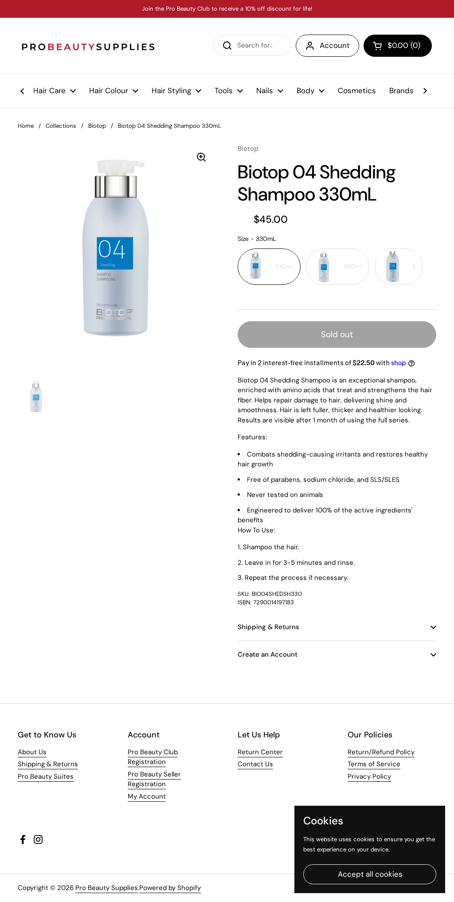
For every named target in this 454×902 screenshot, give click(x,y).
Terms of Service (374, 764)
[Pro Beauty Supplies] (89, 45)
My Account (147, 796)
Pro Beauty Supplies (106, 887)
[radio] (269, 266)
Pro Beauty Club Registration (153, 757)
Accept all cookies (370, 874)
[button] (398, 46)
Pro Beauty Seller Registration (154, 779)
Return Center (260, 752)
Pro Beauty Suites (46, 776)
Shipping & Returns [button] (268, 626)
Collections (61, 126)
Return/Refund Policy (381, 752)
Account (335, 45)
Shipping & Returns (48, 764)
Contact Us (255, 764)
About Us (32, 752)
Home (26, 126)
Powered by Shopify (170, 887)
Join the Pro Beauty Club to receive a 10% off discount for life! (227, 9)
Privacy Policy (369, 776)
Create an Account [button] (267, 654)
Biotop (97, 126)
